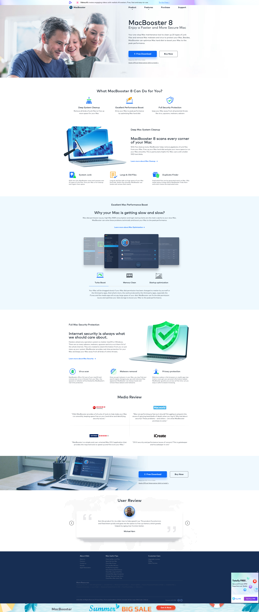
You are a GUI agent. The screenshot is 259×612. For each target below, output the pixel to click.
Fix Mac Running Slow (112, 567)
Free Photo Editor (128, 587)
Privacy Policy (99, 599)
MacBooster (79, 7)
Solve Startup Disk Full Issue (114, 569)
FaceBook (178, 600)
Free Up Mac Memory (112, 565)
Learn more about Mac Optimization (128, 227)
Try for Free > (164, 2)
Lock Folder (95, 587)
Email (181, 600)
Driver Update (135, 585)
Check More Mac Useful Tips (114, 578)
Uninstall (124, 599)
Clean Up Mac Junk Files (113, 559)
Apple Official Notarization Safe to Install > (143, 63)
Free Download (143, 54)
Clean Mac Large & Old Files (114, 572)
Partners (82, 561)
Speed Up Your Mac (111, 561)
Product (132, 7)
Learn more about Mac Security (81, 359)
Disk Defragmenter (96, 585)
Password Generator (82, 587)
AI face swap (131, 599)
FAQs (150, 561)
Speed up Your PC (82, 585)
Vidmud (146, 599)
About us (82, 559)
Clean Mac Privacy (111, 563)
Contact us (83, 563)
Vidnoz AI (139, 587)
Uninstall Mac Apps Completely (115, 574)
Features (148, 7)
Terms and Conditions (110, 599)
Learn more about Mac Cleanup (143, 161)
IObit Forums (152, 563)
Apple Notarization (85, 567)
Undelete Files (170, 585)
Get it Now (166, 608)
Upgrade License (154, 559)
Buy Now (168, 54)
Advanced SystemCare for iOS (110, 587)
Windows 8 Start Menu (121, 585)
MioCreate (139, 599)
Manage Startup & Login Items (114, 576)
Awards (82, 565)
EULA (119, 599)
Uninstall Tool (108, 585)
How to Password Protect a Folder (153, 585)
